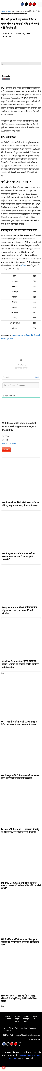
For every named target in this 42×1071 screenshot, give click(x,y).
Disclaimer (32, 1028)
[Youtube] (30, 4)
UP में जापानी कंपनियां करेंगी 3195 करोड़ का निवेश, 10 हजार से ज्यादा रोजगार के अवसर (21, 504)
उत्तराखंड (26, 1016)
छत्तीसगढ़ (35, 1016)
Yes (7, 436)
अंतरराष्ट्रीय (26, 1019)
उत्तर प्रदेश (7, 1016)
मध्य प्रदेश (17, 1016)
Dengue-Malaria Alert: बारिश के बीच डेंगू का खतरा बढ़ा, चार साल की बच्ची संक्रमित (19, 610)
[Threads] (19, 1044)
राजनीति (9, 1019)
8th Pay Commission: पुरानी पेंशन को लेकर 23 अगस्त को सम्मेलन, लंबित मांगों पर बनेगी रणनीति (20, 664)
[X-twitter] (26, 4)
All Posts (6, 79)
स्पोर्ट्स (9, 11)
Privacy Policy (14, 1028)
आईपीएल (23, 265)
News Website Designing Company (25, 1057)
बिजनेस (25, 1021)
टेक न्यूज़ (17, 1021)
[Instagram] (34, 4)
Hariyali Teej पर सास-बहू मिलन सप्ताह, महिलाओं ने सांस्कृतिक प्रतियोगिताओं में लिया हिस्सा (19, 998)
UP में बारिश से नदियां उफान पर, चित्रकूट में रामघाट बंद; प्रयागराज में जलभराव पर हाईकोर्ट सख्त (20, 942)
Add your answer (9, 443)
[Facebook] (22, 4)
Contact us (7, 1030)
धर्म (34, 1019)
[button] (1, 4)
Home (3, 11)
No (6, 440)
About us (24, 1028)
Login (37, 377)
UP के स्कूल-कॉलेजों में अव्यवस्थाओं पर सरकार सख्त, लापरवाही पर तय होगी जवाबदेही (18, 557)
